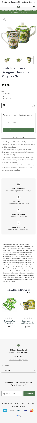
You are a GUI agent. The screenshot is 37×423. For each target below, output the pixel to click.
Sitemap (23, 406)
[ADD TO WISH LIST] (3, 105)
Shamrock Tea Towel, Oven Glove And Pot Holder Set (9, 322)
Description (19, 137)
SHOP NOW (23, 12)
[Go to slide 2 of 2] (29, 292)
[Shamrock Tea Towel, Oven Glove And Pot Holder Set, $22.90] (9, 306)
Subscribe (29, 394)
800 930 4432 (18, 356)
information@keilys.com (18, 360)
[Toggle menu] (2, 7)
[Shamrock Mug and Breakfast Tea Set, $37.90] (27, 306)
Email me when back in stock (18, 130)
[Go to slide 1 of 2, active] (27, 292)
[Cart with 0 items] (34, 7)
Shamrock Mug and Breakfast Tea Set (28, 322)
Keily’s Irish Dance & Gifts (17, 404)
